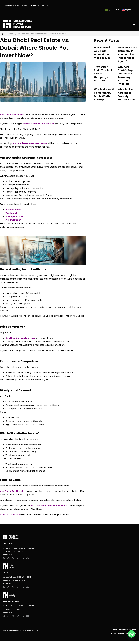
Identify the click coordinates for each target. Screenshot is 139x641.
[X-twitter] (13, 558)
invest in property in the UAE (38, 123)
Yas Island (11, 213)
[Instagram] (4, 558)
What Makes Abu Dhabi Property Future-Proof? (126, 94)
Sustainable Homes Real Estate (29, 143)
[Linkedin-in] (23, 558)
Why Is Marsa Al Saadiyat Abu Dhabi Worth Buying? (104, 94)
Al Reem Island (13, 209)
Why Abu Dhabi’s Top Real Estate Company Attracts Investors (125, 75)
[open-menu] (134, 24)
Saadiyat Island (14, 216)
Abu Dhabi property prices (20, 338)
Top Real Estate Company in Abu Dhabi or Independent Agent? (127, 54)
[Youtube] (27, 558)
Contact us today (10, 514)
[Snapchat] (8, 558)
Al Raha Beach (13, 220)
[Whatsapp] (131, 634)
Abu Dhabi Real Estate (12, 491)
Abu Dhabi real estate (12, 114)
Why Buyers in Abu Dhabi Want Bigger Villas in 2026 (102, 53)
